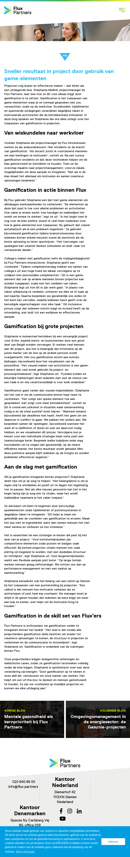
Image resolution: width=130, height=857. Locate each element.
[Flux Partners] (17, 10)
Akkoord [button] (113, 841)
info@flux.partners (23, 787)
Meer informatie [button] (25, 851)
